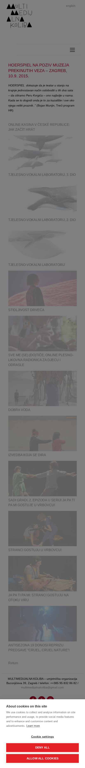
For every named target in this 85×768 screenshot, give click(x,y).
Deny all (42, 747)
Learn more (33, 725)
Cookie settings (42, 736)
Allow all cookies (42, 758)
